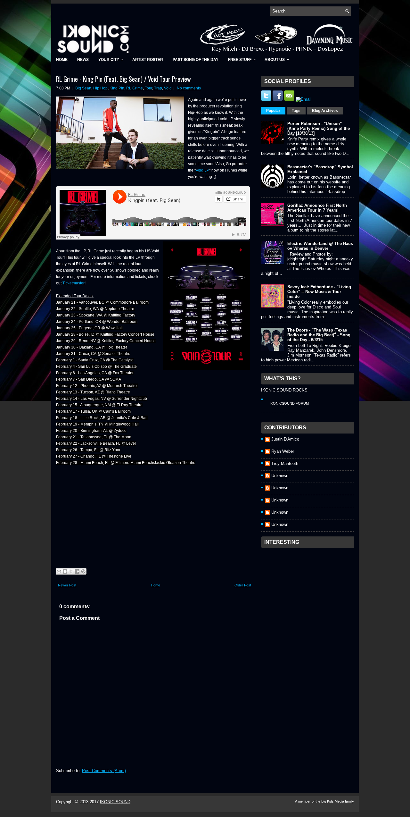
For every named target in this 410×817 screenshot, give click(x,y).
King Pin (117, 88)
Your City (110, 59)
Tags (296, 110)
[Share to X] (71, 571)
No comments (189, 88)
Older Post (242, 585)
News (83, 59)
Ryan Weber (282, 451)
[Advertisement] (309, 591)
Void (168, 88)
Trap (158, 88)
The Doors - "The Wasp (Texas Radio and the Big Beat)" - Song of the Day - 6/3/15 (318, 335)
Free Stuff (242, 59)
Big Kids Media (333, 801)
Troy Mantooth (284, 463)
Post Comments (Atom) (104, 770)
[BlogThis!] (65, 571)
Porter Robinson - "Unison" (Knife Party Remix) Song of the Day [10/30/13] (318, 128)
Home (62, 59)
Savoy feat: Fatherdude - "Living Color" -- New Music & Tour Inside (319, 291)
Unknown (279, 475)
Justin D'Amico (285, 439)
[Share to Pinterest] (83, 571)
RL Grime (134, 88)
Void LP (202, 170)
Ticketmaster (73, 283)
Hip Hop (100, 88)
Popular (273, 110)
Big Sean (83, 88)
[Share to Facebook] (77, 571)
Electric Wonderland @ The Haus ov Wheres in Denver (320, 246)
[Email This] (59, 571)
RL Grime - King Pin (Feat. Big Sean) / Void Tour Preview (123, 79)
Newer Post (67, 585)
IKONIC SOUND (115, 801)
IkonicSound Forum (289, 403)
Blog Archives (325, 110)
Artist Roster (147, 59)
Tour (148, 88)
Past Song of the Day (195, 59)
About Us (277, 59)
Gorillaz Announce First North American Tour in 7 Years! (317, 208)
